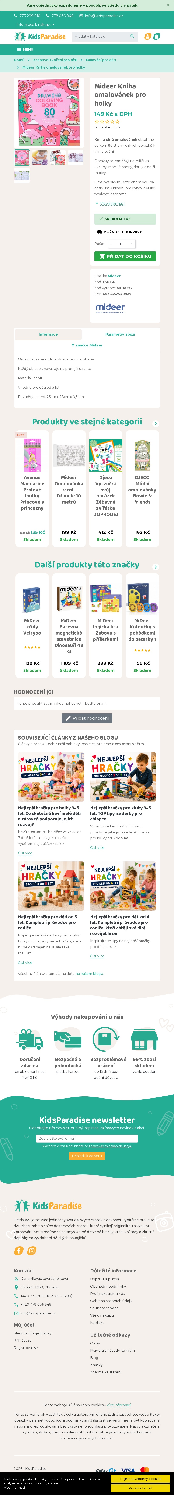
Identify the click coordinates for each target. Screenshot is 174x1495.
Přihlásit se (23, 1340)
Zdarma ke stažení (106, 1372)
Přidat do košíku (125, 256)
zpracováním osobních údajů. (110, 1146)
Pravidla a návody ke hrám (112, 1351)
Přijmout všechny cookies (140, 1479)
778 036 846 (63, 16)
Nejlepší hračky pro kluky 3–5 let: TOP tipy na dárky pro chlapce (120, 813)
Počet (99, 244)
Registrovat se (26, 1348)
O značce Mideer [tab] (87, 345)
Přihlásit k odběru (87, 1156)
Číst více (25, 853)
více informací (119, 1405)
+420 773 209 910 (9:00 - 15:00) (46, 1296)
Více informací (14, 1487)
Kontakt (97, 1323)
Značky (96, 1365)
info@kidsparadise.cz (104, 16)
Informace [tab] (48, 334)
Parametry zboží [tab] (120, 334)
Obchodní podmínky (108, 1286)
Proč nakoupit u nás (107, 1294)
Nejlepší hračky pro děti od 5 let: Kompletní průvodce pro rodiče (47, 922)
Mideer (114, 276)
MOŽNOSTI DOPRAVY (119, 232)
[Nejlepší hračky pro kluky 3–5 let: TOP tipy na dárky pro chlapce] (123, 777)
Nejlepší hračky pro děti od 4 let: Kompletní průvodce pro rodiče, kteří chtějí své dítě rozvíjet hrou (120, 925)
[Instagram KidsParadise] (31, 1250)
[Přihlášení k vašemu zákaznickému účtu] (147, 36)
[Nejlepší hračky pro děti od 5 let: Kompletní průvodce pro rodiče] (51, 886)
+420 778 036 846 (36, 1305)
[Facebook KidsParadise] (19, 1250)
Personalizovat (140, 1488)
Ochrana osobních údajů (111, 1301)
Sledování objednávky (33, 1333)
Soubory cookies (104, 1308)
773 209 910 (30, 16)
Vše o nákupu (102, 1315)
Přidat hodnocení (87, 718)
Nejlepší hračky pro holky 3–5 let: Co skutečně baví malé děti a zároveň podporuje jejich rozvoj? (49, 816)
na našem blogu (89, 974)
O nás (95, 1343)
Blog (94, 1358)
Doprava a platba (104, 1279)
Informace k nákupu (34, 25)
